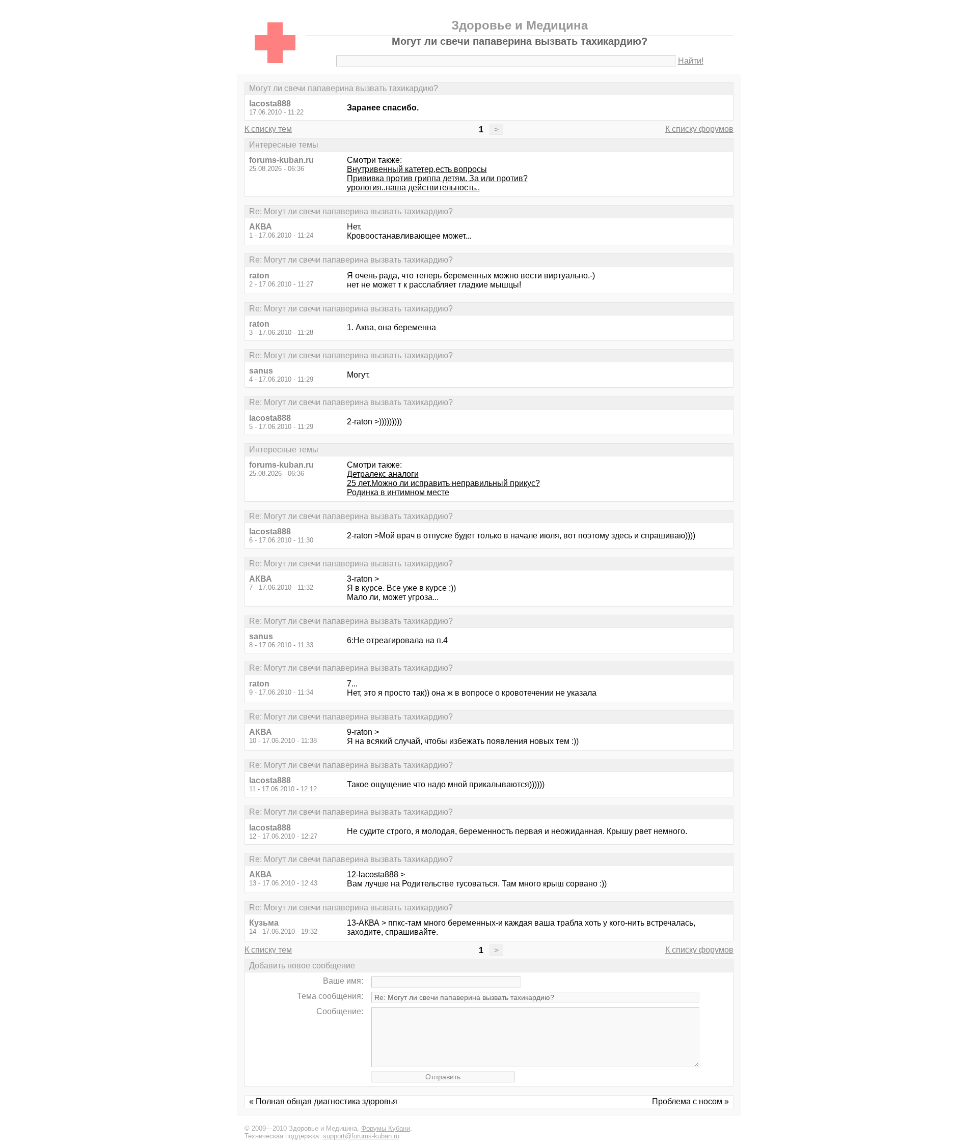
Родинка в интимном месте (398, 492)
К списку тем (268, 129)
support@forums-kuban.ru (361, 1136)
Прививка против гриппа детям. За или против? (437, 178)
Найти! (690, 60)
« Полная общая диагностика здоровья (323, 1101)
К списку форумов (699, 129)
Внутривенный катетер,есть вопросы (417, 169)
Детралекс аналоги (383, 474)
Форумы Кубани (385, 1128)
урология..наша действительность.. (413, 187)
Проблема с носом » (690, 1101)
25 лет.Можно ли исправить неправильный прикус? (443, 483)
